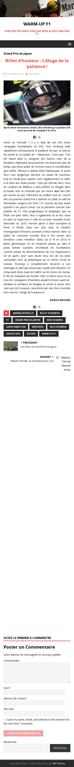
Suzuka (31, 333)
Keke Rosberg (55, 319)
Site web (8, 709)
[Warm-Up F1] (37, 15)
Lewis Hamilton (16, 326)
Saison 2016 (13, 333)
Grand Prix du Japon (27, 319)
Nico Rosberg (58, 326)
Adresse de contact (15, 698)
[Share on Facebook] (34, 137)
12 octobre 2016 (15, 73)
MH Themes (59, 763)
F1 (7, 319)
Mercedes (37, 326)
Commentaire (12, 660)
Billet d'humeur (50, 313)
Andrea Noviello (23, 313)
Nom (7, 688)
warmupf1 (34, 73)
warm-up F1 (49, 333)
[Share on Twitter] (39, 137)
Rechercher (10, 742)
